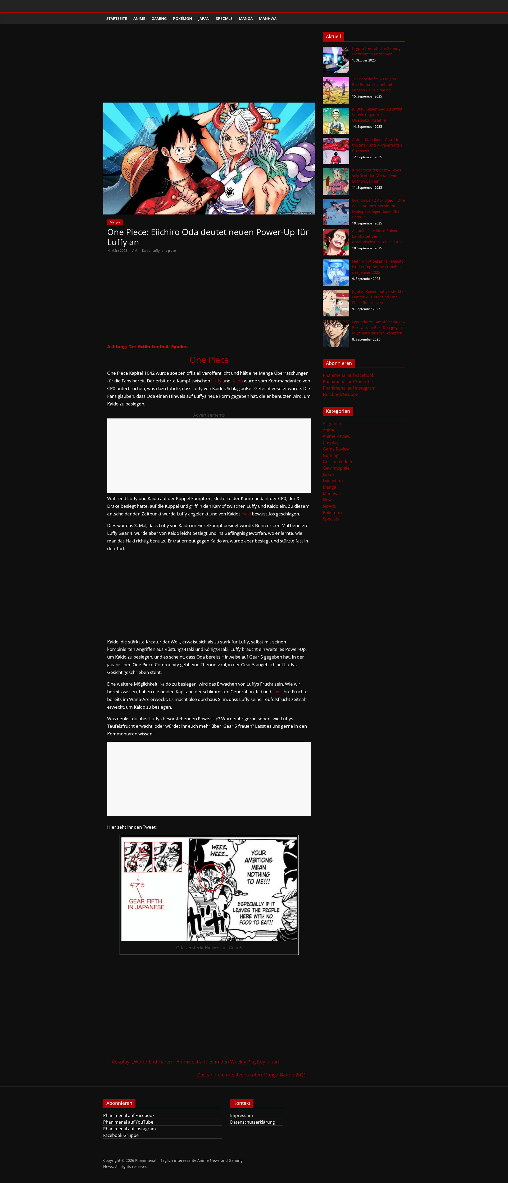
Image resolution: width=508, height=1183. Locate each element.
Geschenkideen (338, 462)
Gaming (159, 18)
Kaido (146, 250)
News (328, 500)
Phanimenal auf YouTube (348, 382)
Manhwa (267, 18)
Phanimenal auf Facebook (348, 375)
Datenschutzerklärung (252, 1122)
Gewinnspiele (336, 468)
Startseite (116, 18)
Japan (204, 18)
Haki (246, 514)
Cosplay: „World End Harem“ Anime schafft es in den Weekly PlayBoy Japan (192, 1061)
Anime (139, 18)
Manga (246, 18)
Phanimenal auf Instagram (349, 388)
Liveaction (333, 481)
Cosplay (330, 442)
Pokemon (332, 512)
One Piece (209, 359)
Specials (224, 18)
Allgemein (332, 423)
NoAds (329, 506)
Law (276, 691)
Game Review (336, 449)
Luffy (156, 250)
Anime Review (336, 436)
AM (135, 250)
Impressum (241, 1115)
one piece (169, 250)
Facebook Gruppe (340, 394)
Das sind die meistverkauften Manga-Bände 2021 (254, 1074)
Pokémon (182, 18)
